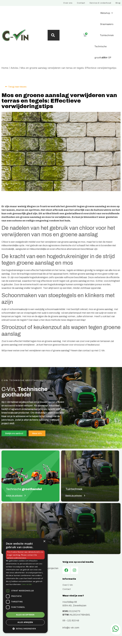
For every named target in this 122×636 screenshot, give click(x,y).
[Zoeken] (54, 35)
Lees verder (27, 584)
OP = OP (106, 57)
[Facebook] (66, 570)
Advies (14, 67)
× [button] (44, 541)
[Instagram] (74, 570)
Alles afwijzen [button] (25, 622)
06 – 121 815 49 (70, 620)
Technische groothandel (100, 48)
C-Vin (102, 350)
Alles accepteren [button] (25, 614)
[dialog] (25, 585)
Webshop (105, 13)
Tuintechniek (107, 35)
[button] (25, 628)
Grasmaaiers (106, 24)
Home (4, 67)
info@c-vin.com (70, 627)
